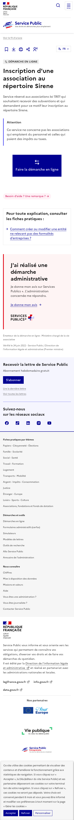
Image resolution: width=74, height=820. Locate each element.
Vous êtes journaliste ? (15, 603)
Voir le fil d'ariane (12, 38)
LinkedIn (28, 423)
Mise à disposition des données (20, 578)
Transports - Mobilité (14, 476)
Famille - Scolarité (12, 451)
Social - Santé (10, 458)
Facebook (7, 423)
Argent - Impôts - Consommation (21, 482)
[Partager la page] (28, 49)
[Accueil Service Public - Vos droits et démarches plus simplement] (27, 28)
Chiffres (7, 572)
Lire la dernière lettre (14, 388)
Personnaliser (42, 813)
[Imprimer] (20, 49)
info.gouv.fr (41, 682)
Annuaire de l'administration (18, 557)
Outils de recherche (13, 545)
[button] (35, 49)
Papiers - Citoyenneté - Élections (20, 445)
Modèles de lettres (13, 539)
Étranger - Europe (12, 494)
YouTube (49, 423)
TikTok (17, 423)
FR (64, 49)
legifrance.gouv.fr (14, 682)
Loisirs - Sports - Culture (16, 500)
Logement (8, 470)
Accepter (11, 813)
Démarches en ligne (13, 521)
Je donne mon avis (24, 304)
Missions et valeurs (13, 584)
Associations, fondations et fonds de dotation (28, 506)
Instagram (39, 423)
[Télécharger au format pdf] (13, 49)
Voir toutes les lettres (14, 394)
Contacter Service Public (16, 609)
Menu (69, 8)
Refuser (25, 813)
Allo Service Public (13, 551)
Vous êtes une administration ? (19, 597)
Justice (6, 488)
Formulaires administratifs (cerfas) (21, 527)
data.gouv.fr (11, 690)
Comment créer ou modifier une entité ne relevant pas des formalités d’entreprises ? (38, 233)
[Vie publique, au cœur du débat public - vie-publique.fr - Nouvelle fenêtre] (37, 731)
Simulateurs (9, 533)
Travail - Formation (13, 464)
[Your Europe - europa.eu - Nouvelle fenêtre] (37, 710)
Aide (5, 591)
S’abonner (13, 380)
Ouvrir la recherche (58, 5)
